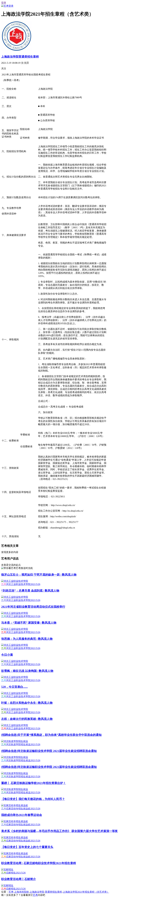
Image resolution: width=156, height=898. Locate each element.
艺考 (11, 892)
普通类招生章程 (53, 892)
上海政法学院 (37, 892)
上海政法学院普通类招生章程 (20, 56)
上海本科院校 (21, 892)
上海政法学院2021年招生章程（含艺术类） (86, 892)
